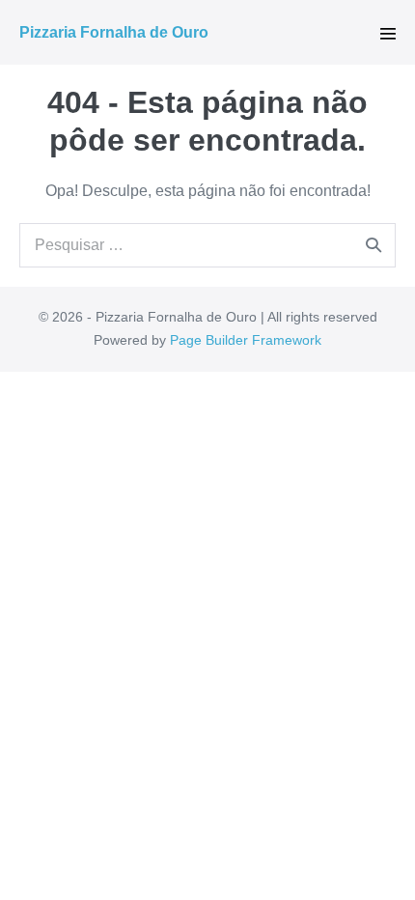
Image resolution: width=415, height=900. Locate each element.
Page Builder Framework (245, 340)
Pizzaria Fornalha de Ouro (113, 32)
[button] (388, 34)
